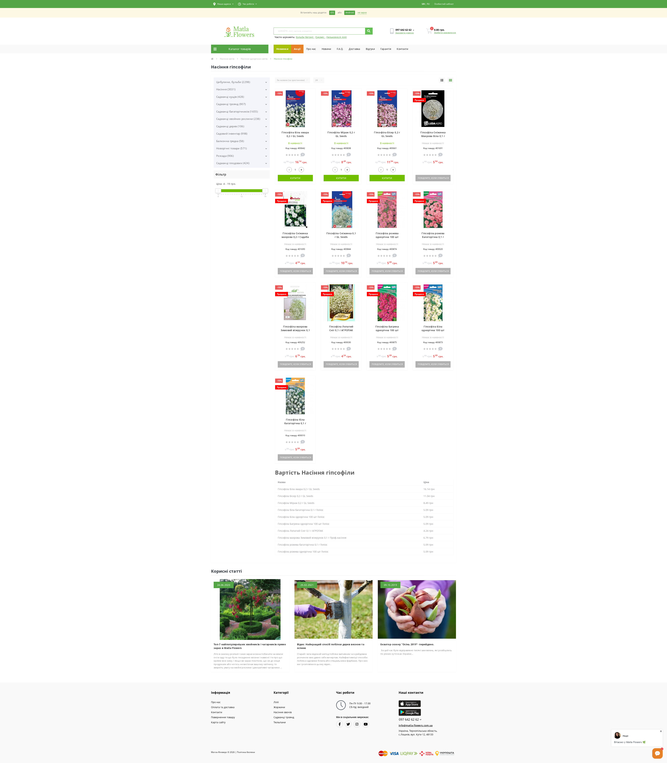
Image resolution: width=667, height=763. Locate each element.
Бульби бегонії (305, 37)
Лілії (276, 702)
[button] (223, 4)
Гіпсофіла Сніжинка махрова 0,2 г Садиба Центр (295, 237)
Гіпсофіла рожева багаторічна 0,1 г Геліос (433, 237)
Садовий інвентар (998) (231, 133)
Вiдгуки (370, 49)
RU (428, 3)
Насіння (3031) (225, 89)
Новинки (282, 49)
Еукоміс (320, 37)
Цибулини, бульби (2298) (233, 82)
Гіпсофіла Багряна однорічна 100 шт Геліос (387, 330)
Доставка (354, 49)
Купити (295, 178)
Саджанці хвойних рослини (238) (238, 119)
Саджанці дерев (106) (230, 126)
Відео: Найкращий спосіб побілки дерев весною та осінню (330, 646)
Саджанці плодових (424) (232, 163)
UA (423, 3)
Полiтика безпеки (246, 752)
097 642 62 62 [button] (409, 719)
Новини (326, 49)
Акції (297, 49)
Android (349, 12)
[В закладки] (311, 93)
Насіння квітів (227, 58)
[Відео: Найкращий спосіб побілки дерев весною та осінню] (333, 609)
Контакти (402, 49)
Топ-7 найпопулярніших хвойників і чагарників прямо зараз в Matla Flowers (250, 646)
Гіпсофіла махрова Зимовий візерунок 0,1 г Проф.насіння (295, 330)
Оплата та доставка (222, 707)
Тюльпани (280, 722)
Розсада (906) (225, 155)
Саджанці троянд (284, 717)
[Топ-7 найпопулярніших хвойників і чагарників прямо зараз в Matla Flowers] (250, 609)
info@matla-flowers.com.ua (416, 725)
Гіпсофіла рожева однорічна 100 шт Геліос (387, 237)
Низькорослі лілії (336, 37)
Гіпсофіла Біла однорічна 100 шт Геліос (433, 330)
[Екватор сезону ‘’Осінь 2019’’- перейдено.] (417, 609)
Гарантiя (385, 49)
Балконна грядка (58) (230, 141)
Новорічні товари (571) (231, 148)
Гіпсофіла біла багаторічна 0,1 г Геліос (295, 423)
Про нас (311, 49)
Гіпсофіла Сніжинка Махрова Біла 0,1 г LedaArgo (433, 136)
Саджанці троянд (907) (231, 104)
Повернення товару (223, 717)
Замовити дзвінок (404, 32)
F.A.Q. (340, 49)
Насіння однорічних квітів (254, 58)
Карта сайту (218, 722)
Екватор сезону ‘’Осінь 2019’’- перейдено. (407, 644)
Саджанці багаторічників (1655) (237, 111)
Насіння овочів (283, 712)
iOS (332, 12)
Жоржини (279, 707)
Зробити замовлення (445, 32)
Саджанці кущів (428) (230, 96)
